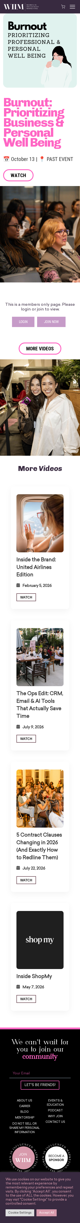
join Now (51, 322)
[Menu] (72, 7)
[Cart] (63, 6)
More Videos (40, 348)
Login (23, 322)
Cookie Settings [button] (20, 1212)
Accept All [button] (46, 1212)
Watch (18, 175)
